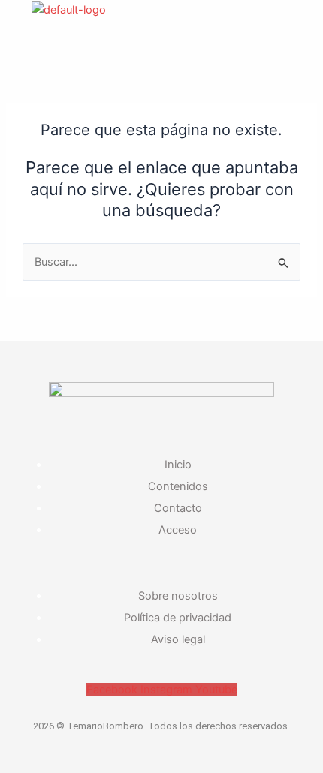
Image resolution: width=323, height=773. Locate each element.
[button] (54, 43)
